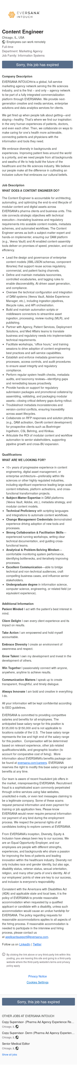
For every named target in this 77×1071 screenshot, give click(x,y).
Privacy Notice (37, 976)
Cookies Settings (37, 982)
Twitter (37, 944)
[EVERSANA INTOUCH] (24, 15)
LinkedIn (24, 944)
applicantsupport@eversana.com (26, 937)
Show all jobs (9, 1054)
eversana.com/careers (32, 763)
